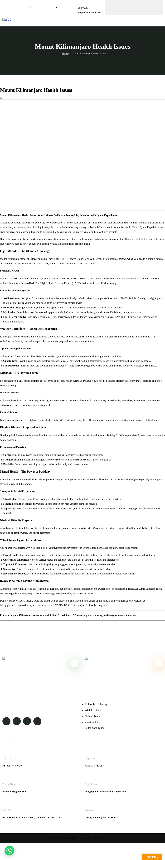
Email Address (8, 784)
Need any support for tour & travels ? (39, 663)
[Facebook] (127, 7)
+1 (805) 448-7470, (12, 765)
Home (65, 53)
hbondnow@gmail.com (14, 791)
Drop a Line (7, 758)
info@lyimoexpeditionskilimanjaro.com (105, 791)
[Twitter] (153, 7)
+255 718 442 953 (94, 765)
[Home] (6, 20)
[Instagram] (140, 7)
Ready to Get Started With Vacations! (122, 663)
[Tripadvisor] (115, 7)
